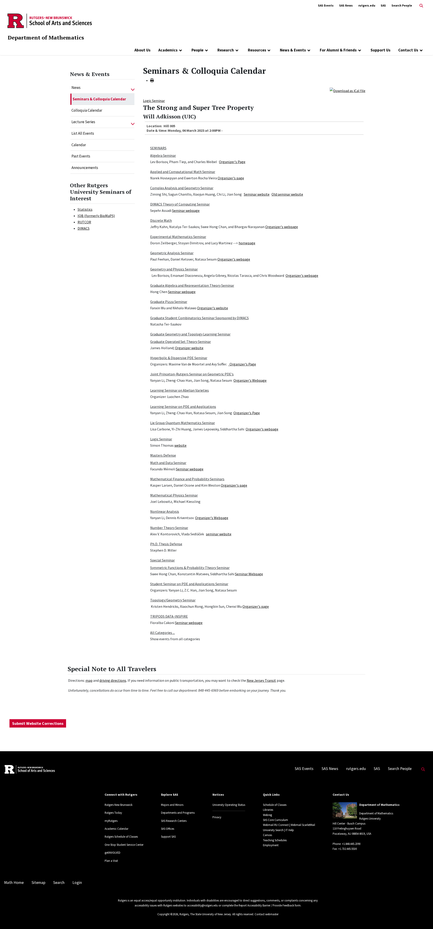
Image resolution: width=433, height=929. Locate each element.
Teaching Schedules (275, 840)
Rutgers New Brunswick (118, 805)
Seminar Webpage (249, 574)
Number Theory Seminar (169, 527)
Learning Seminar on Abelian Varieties (179, 390)
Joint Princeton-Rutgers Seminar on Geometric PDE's (192, 374)
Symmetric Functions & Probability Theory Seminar (190, 567)
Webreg (267, 815)
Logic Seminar (154, 100)
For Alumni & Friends (338, 50)
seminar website (218, 534)
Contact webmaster (267, 914)
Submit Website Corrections (37, 723)
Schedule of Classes (274, 805)
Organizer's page (231, 178)
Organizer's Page (232, 161)
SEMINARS (158, 148)
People (197, 50)
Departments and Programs (178, 812)
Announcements (84, 167)
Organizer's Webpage (250, 380)
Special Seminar (162, 560)
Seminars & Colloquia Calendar (99, 99)
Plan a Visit (111, 860)
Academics (167, 50)
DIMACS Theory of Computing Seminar (180, 204)
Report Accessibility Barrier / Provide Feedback (266, 905)
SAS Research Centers (174, 821)
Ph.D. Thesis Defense (166, 544)
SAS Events (326, 5)
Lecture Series (83, 121)
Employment (271, 845)
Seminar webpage (186, 210)
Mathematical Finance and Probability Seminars (187, 479)
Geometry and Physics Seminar (174, 269)
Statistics (85, 209)
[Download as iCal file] (347, 90)
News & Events (293, 50)
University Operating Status (228, 805)
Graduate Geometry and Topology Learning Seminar (190, 334)
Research (225, 50)
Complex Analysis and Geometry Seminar (181, 188)
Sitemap (38, 882)
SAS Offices (167, 828)
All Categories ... (162, 632)
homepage (247, 243)
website (180, 445)
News (76, 87)
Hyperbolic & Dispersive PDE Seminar (178, 358)
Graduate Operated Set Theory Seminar (180, 341)
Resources (257, 50)
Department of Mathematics (46, 37)
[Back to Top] (423, 918)
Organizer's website (212, 308)
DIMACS (84, 228)
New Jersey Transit (261, 680)
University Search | (274, 830)
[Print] (152, 80)
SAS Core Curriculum (275, 820)
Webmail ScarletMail (303, 825)
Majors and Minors (172, 805)
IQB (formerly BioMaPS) (96, 215)
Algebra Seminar (163, 155)
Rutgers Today (113, 812)
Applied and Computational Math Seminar (182, 171)
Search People (402, 5)
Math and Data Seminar (168, 462)
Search (58, 882)
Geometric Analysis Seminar (171, 253)
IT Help (290, 830)
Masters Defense (163, 455)
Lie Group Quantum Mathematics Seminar (182, 423)
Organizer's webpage (281, 226)
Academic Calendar (116, 828)
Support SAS (168, 836)
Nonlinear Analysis (164, 511)
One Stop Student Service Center (124, 844)
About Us (142, 50)
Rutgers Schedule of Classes (121, 836)
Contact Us (408, 50)
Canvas (267, 835)
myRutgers (111, 821)
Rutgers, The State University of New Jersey (205, 914)
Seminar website (256, 194)
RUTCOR (84, 222)
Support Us (380, 50)
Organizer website (189, 348)
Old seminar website (287, 194)
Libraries (268, 809)
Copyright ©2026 (167, 914)
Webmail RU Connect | (276, 825)
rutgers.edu (366, 5)
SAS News (346, 5)
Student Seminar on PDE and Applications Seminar (189, 584)
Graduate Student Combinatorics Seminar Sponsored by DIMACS (199, 318)
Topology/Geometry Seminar (173, 600)
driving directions (112, 680)
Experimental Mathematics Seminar (178, 236)
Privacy (216, 817)
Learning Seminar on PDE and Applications (183, 406)
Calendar (78, 144)
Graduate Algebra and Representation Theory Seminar (192, 285)
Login (77, 882)
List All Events (82, 133)
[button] (132, 87)
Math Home (14, 882)
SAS (383, 5)
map (88, 680)
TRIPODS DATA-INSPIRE (169, 616)
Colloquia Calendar (86, 110)
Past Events (80, 156)
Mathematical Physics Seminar (174, 495)
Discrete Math (161, 220)
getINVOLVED (112, 852)
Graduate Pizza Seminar (168, 301)
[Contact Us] (421, 50)
